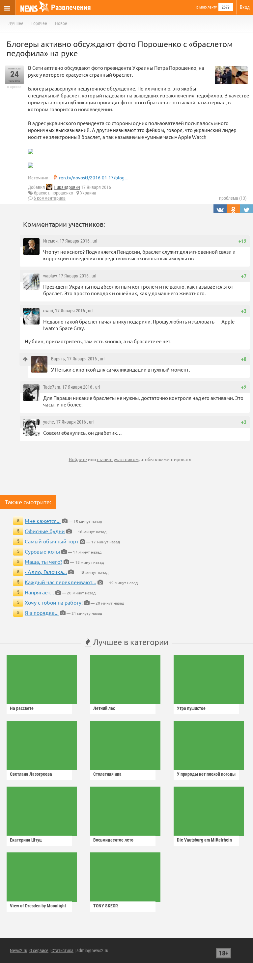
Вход (245, 7)
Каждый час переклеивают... (60, 582)
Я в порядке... (42, 612)
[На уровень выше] (25, 359)
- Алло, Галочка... (46, 571)
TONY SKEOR (105, 905)
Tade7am (51, 387)
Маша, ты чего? (43, 561)
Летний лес (104, 708)
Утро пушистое (191, 708)
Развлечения (71, 7)
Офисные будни (45, 531)
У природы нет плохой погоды (206, 774)
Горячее (39, 23)
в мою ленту (206, 7)
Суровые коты (42, 551)
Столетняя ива (107, 774)
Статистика (62, 950)
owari (48, 310)
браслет (41, 192)
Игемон (50, 241)
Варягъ (58, 358)
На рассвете (22, 708)
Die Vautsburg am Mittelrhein (204, 840)
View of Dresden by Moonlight (38, 905)
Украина (88, 192)
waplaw (50, 275)
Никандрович (67, 187)
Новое (61, 23)
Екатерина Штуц (26, 840)
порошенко (62, 192)
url (95, 241)
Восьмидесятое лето (113, 840)
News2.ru (18, 950)
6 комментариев (50, 198)
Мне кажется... (43, 520)
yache (48, 422)
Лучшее (15, 23)
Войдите (78, 459)
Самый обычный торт (51, 541)
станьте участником (118, 459)
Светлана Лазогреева (31, 774)
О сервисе (38, 950)
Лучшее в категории (129, 642)
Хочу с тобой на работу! (54, 602)
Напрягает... (39, 592)
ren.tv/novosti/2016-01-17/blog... (93, 177)
